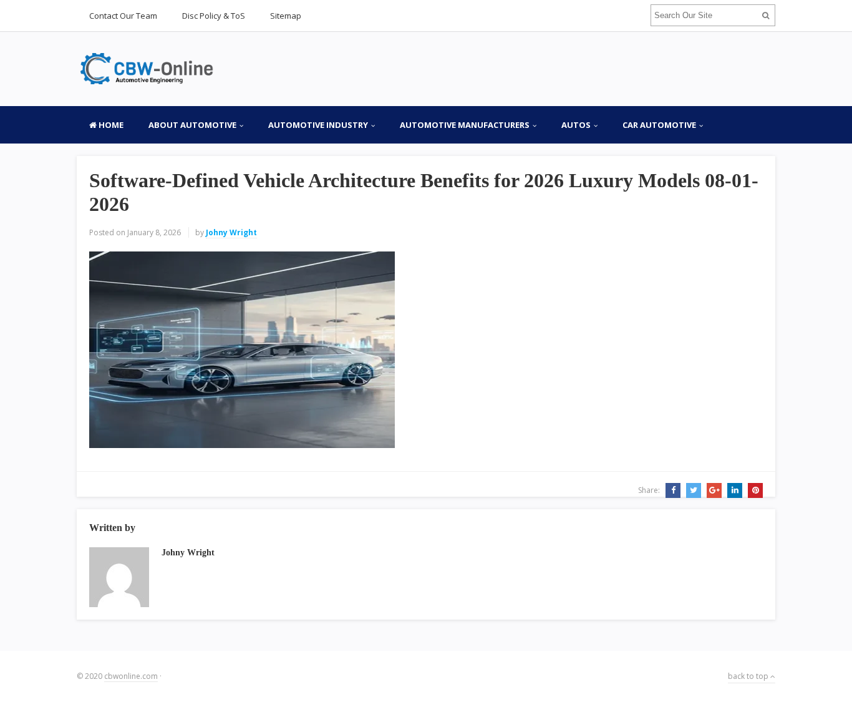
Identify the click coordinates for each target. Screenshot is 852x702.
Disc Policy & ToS (213, 15)
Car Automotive (659, 124)
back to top (749, 676)
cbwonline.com (131, 676)
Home (110, 124)
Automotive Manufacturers (465, 124)
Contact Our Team (123, 15)
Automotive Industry (318, 124)
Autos (576, 124)
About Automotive (192, 124)
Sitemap (285, 15)
